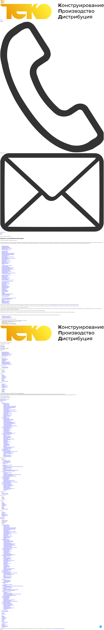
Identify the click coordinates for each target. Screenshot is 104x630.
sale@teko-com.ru (21, 393)
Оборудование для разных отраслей (7, 364)
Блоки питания (6, 440)
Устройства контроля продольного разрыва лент (10, 425)
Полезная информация (5, 515)
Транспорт (3, 361)
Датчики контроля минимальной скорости (9, 422)
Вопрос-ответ (4, 386)
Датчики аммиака (6, 412)
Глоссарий (3, 387)
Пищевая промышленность (6, 362)
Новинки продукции (5, 493)
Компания (1, 500)
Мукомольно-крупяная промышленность (9, 480)
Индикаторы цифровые (7, 436)
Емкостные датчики (6, 404)
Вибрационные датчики (7, 416)
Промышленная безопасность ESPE (7, 317)
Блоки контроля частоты (7, 439)
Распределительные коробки (7, 456)
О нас (3, 374)
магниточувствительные (73, 304)
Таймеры (5, 435)
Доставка (3, 378)
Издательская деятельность (7, 486)
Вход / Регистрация (3, 400)
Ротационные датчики (7, 415)
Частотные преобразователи (7, 448)
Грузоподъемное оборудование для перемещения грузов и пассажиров (13, 466)
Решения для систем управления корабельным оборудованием (12, 474)
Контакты (3, 375)
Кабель (5, 454)
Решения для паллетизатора (7, 469)
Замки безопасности (6, 429)
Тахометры (5, 446)
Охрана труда (4, 377)
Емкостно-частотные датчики (8, 413)
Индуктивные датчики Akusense (6, 316)
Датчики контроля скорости (7, 424)
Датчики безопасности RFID (8, 432)
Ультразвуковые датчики (7, 408)
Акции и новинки (2, 491)
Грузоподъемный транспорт (7, 472)
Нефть (4, 463)
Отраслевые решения (3, 457)
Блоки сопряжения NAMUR (7, 437)
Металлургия (4, 358)
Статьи (3, 371)
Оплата (3, 390)
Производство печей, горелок (8, 484)
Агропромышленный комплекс (6, 476)
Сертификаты (4, 512)
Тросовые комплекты (6, 418)
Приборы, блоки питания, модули (8, 419)
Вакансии (3, 380)
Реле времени (5, 442)
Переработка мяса (6, 479)
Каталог (1, 19)
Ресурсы (1, 510)
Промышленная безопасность (6, 353)
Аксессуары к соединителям (7, 453)
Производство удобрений (7, 483)
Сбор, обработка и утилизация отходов (9, 488)
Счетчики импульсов (6, 445)
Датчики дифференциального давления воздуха (10, 411)
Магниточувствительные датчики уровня (9, 407)
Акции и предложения (5, 367)
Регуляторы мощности (7, 434)
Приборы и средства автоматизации (7, 433)
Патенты (3, 384)
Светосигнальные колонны (7, 430)
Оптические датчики (6, 405)
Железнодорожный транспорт (8, 473)
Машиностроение (4, 359)
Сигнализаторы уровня (7, 444)
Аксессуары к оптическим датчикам (9, 452)
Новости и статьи (2, 495)
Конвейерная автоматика (5, 352)
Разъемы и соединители (7, 455)
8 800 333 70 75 (2, 517)
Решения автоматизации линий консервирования (10, 481)
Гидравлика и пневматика (7, 467)
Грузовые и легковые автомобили (8, 475)
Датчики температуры (7, 410)
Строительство (4, 360)
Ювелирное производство (7, 487)
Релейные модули (6, 443)
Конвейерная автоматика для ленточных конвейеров (11, 470)
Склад (3, 379)
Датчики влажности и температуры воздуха (10, 409)
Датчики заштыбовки (7, 420)
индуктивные (60, 304)
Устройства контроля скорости (8, 426)
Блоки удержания (6, 438)
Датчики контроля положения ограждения (9, 423)
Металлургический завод (7, 460)
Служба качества (4, 504)
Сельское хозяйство (6, 477)
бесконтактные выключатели (54, 304)
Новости (3, 370)
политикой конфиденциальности (60, 628)
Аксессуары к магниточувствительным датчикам (10, 451)
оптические (67, 304)
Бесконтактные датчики (5, 403)
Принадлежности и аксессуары (6, 355)
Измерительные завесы (7, 428)
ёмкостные (63, 304)
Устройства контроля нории (7, 447)
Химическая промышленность (6, 363)
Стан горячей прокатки (7, 461)
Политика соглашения (5, 381)
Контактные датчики (5, 449)
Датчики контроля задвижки (7, 421)
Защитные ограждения (7, 431)
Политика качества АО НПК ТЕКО (5, 397)
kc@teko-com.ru (2, 349)
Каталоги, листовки (4, 385)
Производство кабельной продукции (9, 485)
